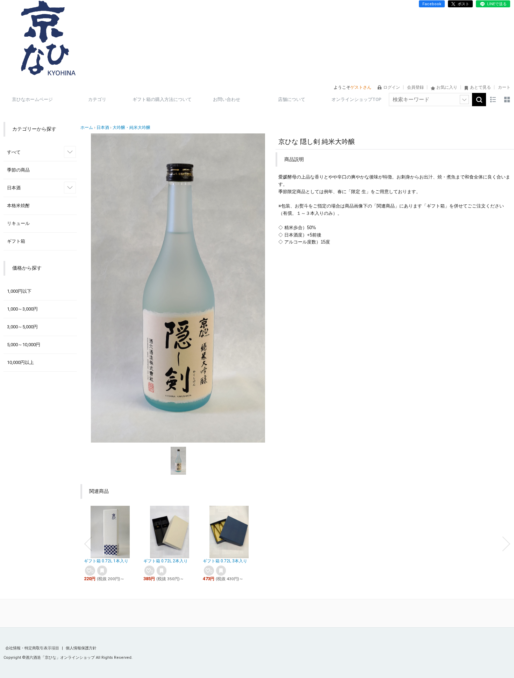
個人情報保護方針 (81, 648)
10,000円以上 (20, 362)
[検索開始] (479, 99)
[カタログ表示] (507, 99)
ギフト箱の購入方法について (162, 99)
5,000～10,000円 (23, 344)
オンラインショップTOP (356, 99)
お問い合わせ (226, 99)
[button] (88, 544)
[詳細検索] (464, 99)
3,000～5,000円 (22, 326)
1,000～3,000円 (22, 309)
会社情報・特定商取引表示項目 (32, 648)
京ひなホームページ (32, 99)
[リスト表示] (493, 99)
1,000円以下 (19, 291)
